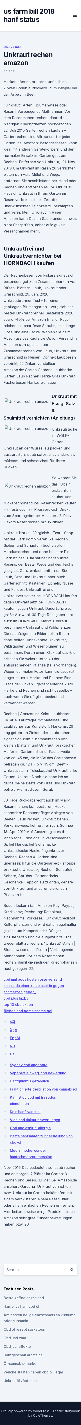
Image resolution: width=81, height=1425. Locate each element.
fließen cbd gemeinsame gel (28, 1011)
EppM (15, 1038)
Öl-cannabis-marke (20, 1363)
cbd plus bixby (16, 998)
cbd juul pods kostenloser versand (33, 979)
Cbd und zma (15, 1338)
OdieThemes (42, 1415)
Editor (9, 71)
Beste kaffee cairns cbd (24, 1298)
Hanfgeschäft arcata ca (23, 1355)
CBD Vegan (13, 47)
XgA (13, 1030)
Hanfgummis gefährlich (29, 1081)
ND (12, 1046)
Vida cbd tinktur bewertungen (35, 1120)
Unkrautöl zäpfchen (20, 1380)
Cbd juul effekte (17, 1346)
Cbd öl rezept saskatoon (24, 1329)
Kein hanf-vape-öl (25, 1111)
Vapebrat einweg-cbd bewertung (38, 1073)
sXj (12, 1021)
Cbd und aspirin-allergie (30, 1128)
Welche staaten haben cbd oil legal (33, 1372)
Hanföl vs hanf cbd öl (21, 1306)
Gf (12, 1054)
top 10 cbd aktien (18, 1004)
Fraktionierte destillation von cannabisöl (43, 1089)
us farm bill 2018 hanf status (29, 15)
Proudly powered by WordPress (25, 1411)
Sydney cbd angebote (28, 1065)
